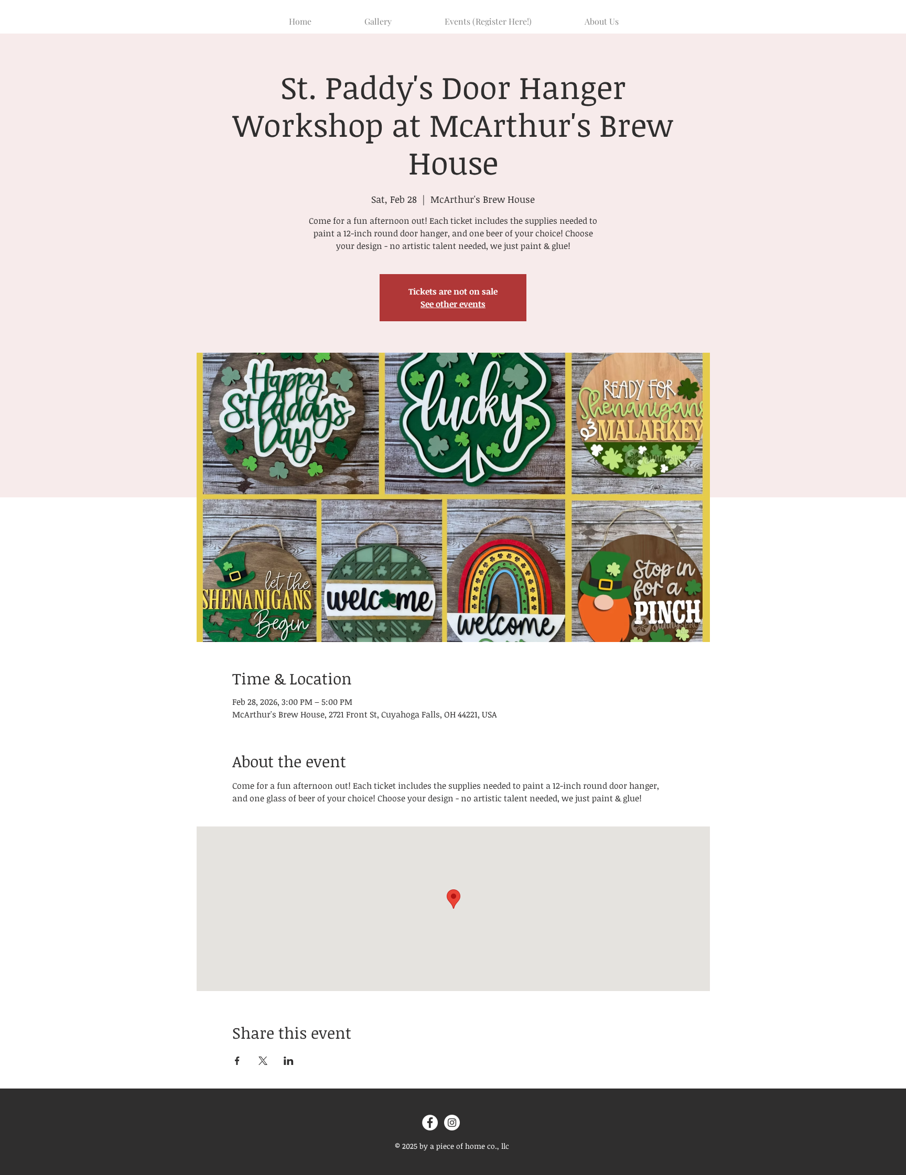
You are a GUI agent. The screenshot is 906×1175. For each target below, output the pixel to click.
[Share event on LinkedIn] (289, 1061)
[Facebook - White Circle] (430, 1122)
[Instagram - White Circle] (452, 1122)
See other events (453, 304)
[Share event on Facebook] (237, 1061)
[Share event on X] (263, 1061)
